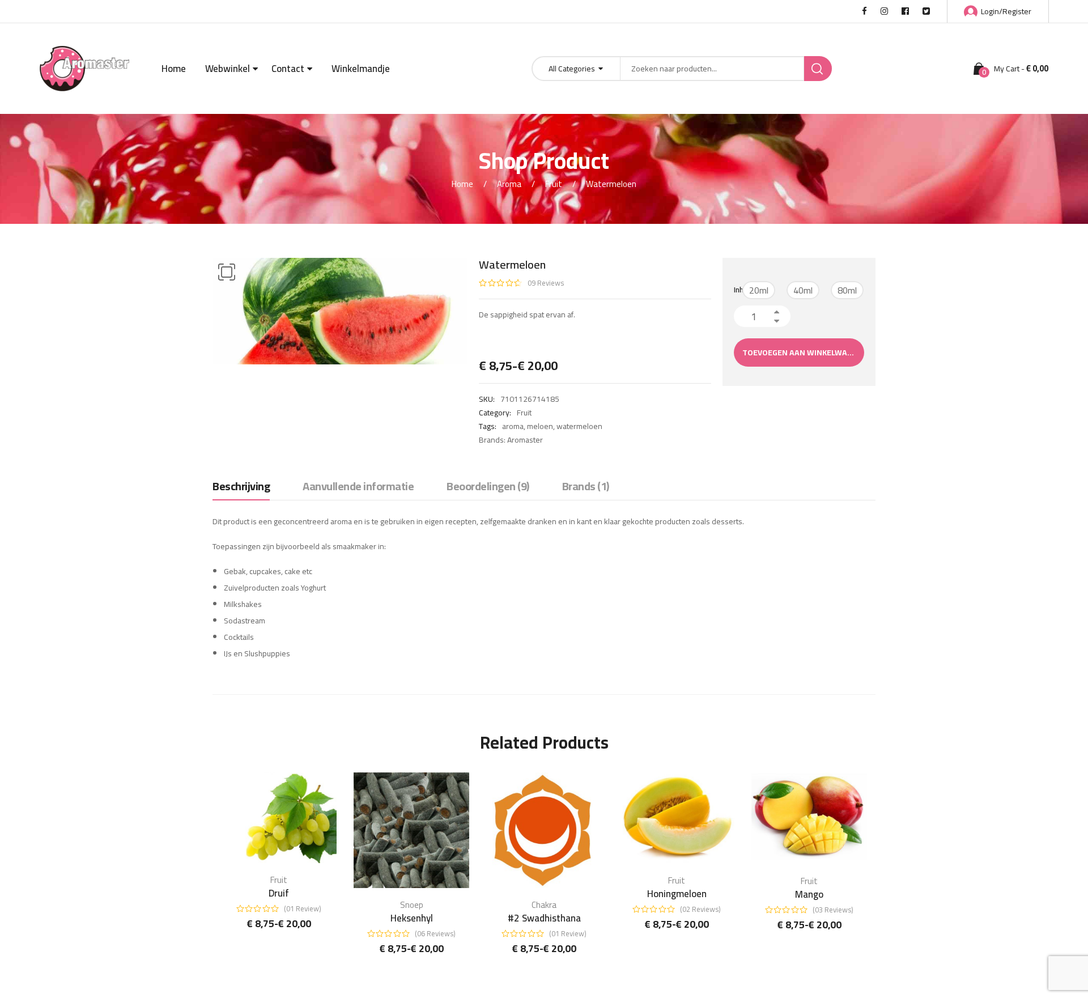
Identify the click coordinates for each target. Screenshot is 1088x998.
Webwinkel (227, 69)
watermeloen (579, 426)
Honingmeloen (677, 894)
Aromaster (525, 439)
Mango (809, 894)
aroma (513, 426)
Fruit (553, 184)
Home (174, 69)
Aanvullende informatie (358, 487)
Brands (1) (585, 487)
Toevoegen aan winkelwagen (802, 352)
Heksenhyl (411, 918)
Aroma (509, 184)
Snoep (411, 905)
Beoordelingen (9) (488, 487)
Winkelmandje (361, 69)
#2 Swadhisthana (544, 918)
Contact (287, 69)
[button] (226, 272)
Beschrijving (241, 487)
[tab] (241, 489)
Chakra (544, 905)
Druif (279, 893)
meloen (540, 426)
